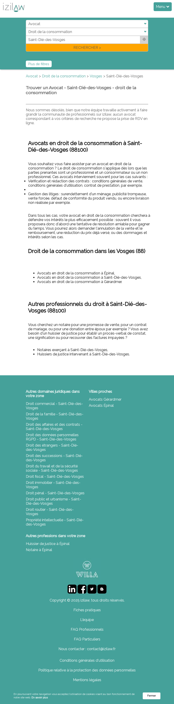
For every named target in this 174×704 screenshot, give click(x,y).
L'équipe (87, 620)
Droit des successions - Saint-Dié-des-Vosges (54, 458)
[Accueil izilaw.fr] (13, 13)
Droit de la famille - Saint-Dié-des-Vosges (54, 416)
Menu (161, 7)
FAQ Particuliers (87, 639)
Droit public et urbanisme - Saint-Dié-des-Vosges (53, 501)
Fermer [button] (151, 695)
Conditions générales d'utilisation (87, 660)
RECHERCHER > (87, 47)
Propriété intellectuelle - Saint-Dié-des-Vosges (55, 522)
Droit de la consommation (64, 76)
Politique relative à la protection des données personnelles (87, 670)
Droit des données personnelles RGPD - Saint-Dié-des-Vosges (52, 437)
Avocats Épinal (101, 405)
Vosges (96, 76)
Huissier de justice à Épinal (48, 544)
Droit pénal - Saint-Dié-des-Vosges (55, 493)
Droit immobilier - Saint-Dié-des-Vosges (53, 484)
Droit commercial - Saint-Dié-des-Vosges (54, 406)
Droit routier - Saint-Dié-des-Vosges (50, 511)
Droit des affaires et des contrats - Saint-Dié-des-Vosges (54, 426)
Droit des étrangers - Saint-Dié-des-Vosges (52, 447)
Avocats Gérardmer (105, 399)
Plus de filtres (38, 64)
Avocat (32, 76)
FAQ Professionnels (87, 629)
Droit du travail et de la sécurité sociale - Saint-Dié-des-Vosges (52, 468)
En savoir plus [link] (39, 697)
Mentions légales (87, 680)
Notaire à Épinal (39, 550)
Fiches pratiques (87, 610)
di (27, 35)
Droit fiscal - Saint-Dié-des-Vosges (55, 476)
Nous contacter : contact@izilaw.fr (87, 649)
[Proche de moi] (144, 40)
